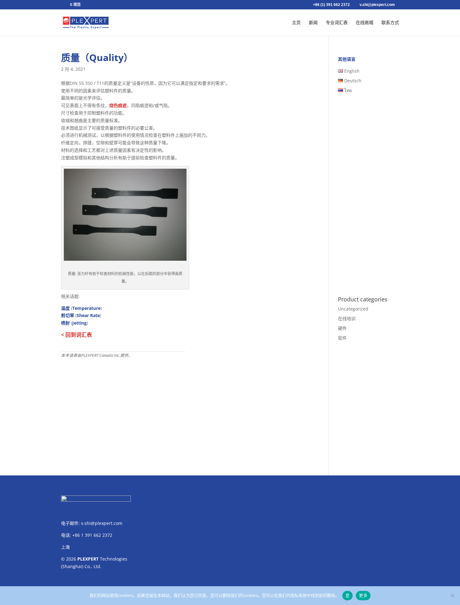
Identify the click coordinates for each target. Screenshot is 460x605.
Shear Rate (88, 315)
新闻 (313, 22)
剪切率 (67, 315)
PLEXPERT (88, 559)
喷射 (65, 323)
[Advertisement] (185, 405)
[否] (452, 595)
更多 (363, 595)
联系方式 (390, 22)
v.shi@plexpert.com (101, 523)
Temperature (86, 308)
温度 (65, 308)
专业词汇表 (337, 22)
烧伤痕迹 (118, 105)
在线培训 (346, 318)
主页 (296, 22)
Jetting (79, 323)
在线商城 (364, 22)
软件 (342, 338)
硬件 (342, 328)
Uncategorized (353, 309)
